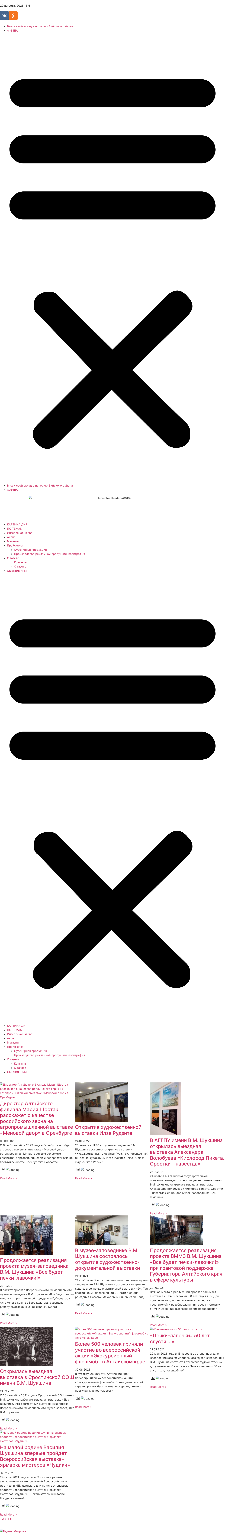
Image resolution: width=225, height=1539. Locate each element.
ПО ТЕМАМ (14, 528)
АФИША (12, 30)
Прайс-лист (15, 545)
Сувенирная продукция (30, 549)
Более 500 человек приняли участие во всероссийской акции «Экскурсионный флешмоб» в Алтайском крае (110, 1353)
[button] (112, 258)
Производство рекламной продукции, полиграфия (49, 554)
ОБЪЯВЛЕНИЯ (17, 570)
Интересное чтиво (20, 533)
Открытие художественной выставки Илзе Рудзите (108, 1130)
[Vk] (4, 15)
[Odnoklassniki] (13, 15)
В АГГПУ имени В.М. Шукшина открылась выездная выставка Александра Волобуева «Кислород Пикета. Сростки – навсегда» (187, 1152)
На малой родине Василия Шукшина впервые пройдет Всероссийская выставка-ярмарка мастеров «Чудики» (35, 1456)
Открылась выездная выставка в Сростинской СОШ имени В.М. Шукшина (37, 1377)
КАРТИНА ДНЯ (17, 524)
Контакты (20, 562)
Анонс (11, 537)
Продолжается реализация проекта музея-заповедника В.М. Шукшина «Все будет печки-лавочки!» (34, 1269)
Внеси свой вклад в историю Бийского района (40, 26)
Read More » (8, 1178)
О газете (13, 558)
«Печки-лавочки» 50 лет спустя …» (180, 1338)
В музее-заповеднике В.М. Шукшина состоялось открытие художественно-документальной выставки (107, 1259)
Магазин (13, 541)
